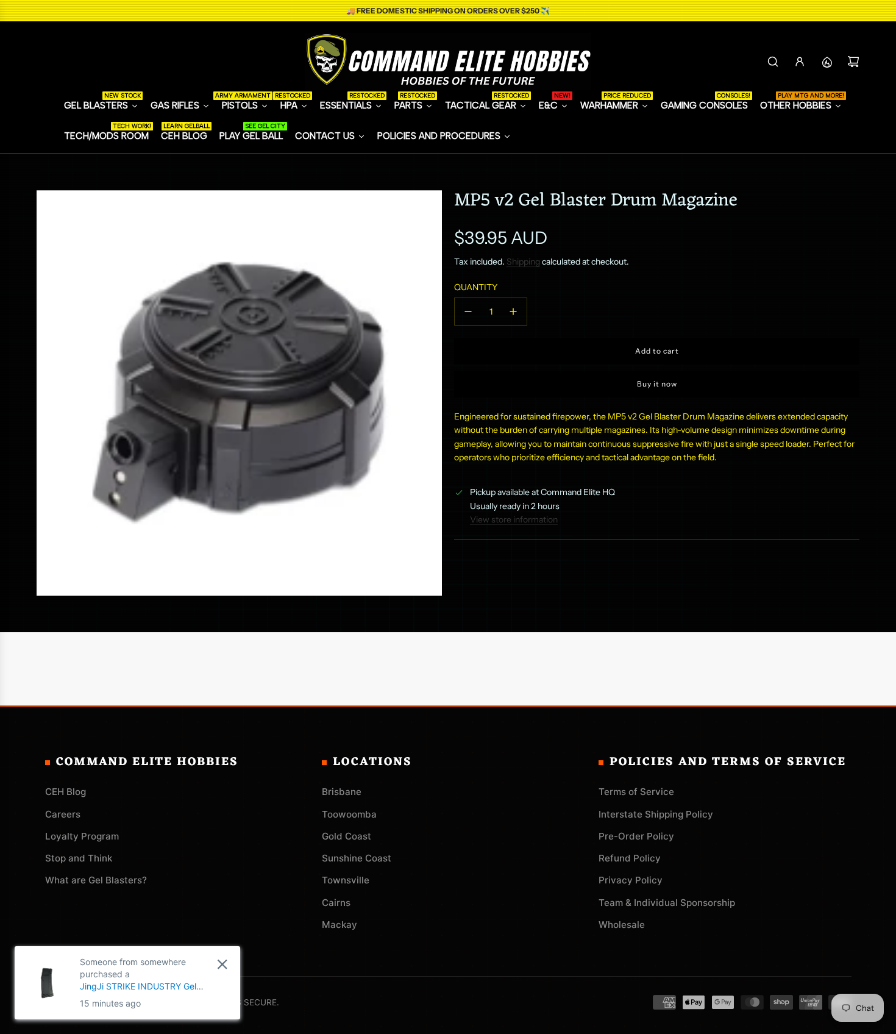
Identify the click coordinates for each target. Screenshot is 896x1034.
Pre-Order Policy (636, 836)
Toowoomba (349, 814)
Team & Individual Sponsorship (667, 902)
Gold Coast (346, 836)
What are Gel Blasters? (96, 880)
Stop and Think (78, 858)
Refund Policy (630, 858)
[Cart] (853, 61)
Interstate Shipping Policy (656, 814)
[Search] (772, 61)
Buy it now (657, 383)
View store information (514, 519)
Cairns (336, 902)
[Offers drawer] (826, 61)
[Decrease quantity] (468, 311)
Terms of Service (636, 791)
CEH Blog (65, 791)
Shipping (523, 261)
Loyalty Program (82, 836)
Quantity (475, 287)
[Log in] (799, 61)
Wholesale (622, 924)
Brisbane (341, 791)
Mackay (339, 924)
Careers (62, 814)
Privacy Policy (631, 880)
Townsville (345, 880)
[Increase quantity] (513, 311)
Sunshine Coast (356, 858)
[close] (222, 964)
